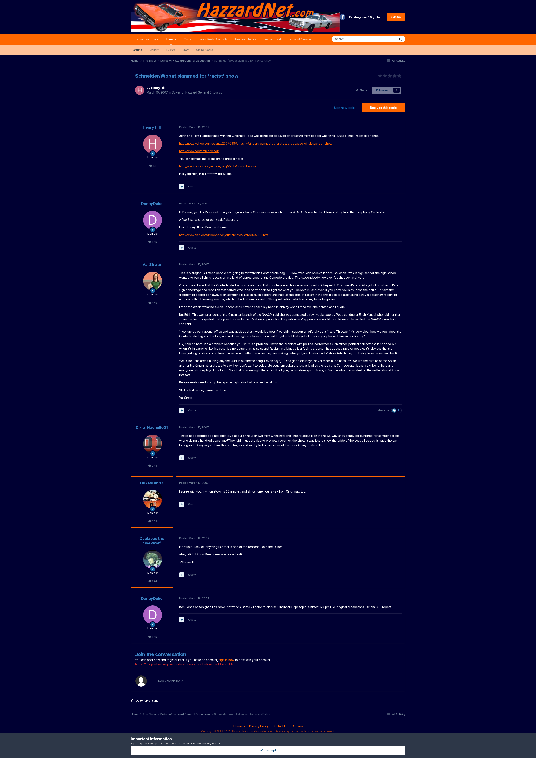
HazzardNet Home (146, 39)
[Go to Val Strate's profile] (152, 281)
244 (154, 581)
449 (154, 302)
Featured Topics (245, 39)
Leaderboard (272, 39)
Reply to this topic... (171, 681)
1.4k (154, 241)
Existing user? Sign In (365, 17)
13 (154, 165)
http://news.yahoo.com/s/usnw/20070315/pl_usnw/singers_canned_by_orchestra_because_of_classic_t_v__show (255, 143)
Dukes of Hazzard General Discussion (198, 92)
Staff (186, 49)
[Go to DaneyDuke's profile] (152, 220)
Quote (192, 186)
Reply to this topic (383, 107)
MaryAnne (384, 410)
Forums (171, 39)
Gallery (154, 49)
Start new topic (344, 107)
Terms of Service (299, 39)
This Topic (383, 39)
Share (362, 90)
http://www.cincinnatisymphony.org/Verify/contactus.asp (217, 166)
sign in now (226, 660)
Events (170, 49)
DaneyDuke (151, 203)
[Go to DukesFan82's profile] (152, 499)
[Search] (400, 39)
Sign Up (396, 16)
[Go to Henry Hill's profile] (139, 90)
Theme (238, 726)
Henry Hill (158, 88)
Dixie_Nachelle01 (152, 427)
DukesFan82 (151, 483)
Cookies (297, 726)
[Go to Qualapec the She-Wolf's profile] (152, 559)
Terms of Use (186, 743)
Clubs (187, 39)
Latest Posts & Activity (213, 39)
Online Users (204, 49)
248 (154, 465)
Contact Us (280, 726)
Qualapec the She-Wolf (151, 540)
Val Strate (152, 264)
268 (154, 521)
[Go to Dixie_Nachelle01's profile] (152, 444)
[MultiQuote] (181, 186)
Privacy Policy (259, 726)
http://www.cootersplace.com (199, 151)
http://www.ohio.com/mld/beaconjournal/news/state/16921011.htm (223, 235)
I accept (269, 750)
